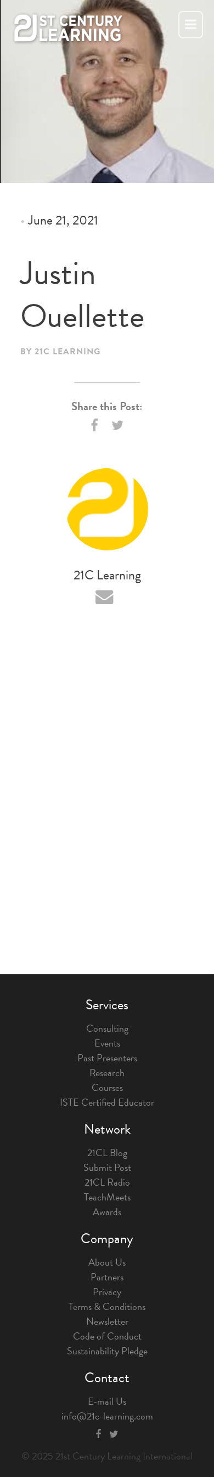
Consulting (107, 1028)
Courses (107, 1087)
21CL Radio (107, 1182)
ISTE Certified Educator (107, 1102)
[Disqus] (107, 793)
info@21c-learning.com (107, 1416)
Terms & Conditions (107, 1306)
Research (107, 1072)
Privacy (107, 1291)
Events (107, 1043)
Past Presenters (107, 1057)
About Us (107, 1262)
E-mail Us (107, 1401)
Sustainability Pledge (107, 1350)
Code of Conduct (107, 1336)
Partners (107, 1276)
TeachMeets (107, 1196)
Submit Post (107, 1167)
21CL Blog (107, 1152)
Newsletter (107, 1321)
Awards (107, 1211)
